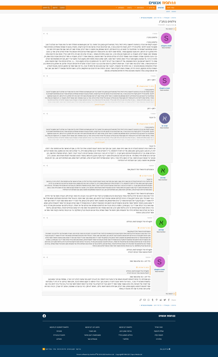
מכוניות (59, 331)
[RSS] (44, 349)
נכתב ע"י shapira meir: (146, 86)
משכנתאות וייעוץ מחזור (92, 335)
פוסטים (174, 11)
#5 (44, 218)
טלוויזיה (159, 339)
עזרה (54, 349)
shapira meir (170, 25)
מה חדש (152, 7)
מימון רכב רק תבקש (92, 327)
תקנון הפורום (71, 349)
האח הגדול (159, 327)
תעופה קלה (159, 335)
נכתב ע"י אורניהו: (145, 228)
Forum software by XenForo (95, 354)
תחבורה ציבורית (59, 335)
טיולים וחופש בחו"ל (126, 335)
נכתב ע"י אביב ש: (147, 176)
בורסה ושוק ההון (126, 331)
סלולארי (126, 339)
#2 (44, 76)
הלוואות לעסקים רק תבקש (59, 327)
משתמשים (140, 7)
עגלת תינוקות (159, 331)
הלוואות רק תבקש (125, 327)
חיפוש (168, 11)
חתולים (59, 339)
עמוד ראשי (170, 7)
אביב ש (164, 126)
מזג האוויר (92, 331)
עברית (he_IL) (164, 349)
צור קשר (78, 349)
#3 (44, 114)
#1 (44, 34)
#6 (44, 257)
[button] (147, 8)
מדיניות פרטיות (61, 349)
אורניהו (162, 178)
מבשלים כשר (92, 339)
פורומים (161, 7)
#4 (44, 166)
